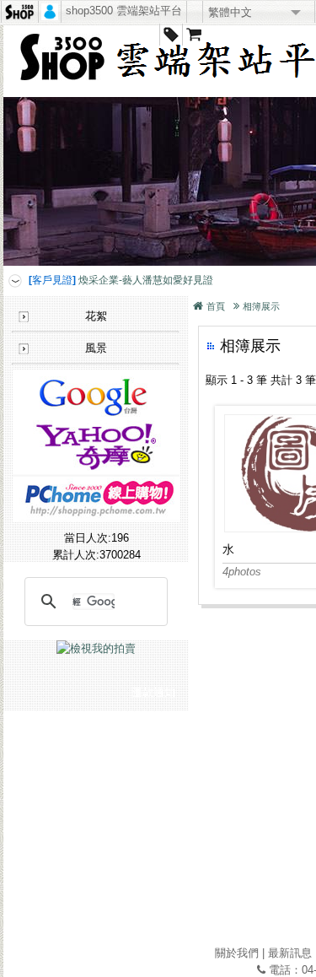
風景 (96, 348)
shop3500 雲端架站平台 (124, 10)
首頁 (215, 306)
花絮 (96, 316)
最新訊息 (290, 953)
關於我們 (237, 953)
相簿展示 (261, 306)
